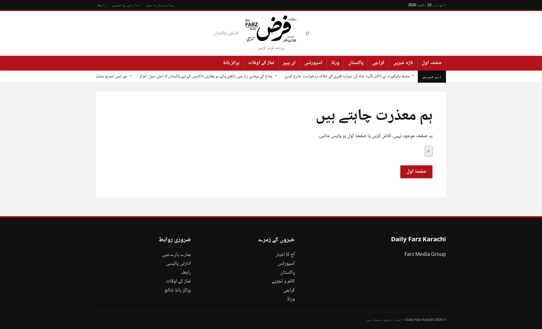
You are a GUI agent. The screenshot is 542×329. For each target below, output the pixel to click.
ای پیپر (289, 63)
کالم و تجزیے (283, 281)
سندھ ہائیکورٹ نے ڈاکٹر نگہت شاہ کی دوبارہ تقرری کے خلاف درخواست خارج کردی (347, 76)
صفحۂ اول (416, 171)
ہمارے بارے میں (160, 5)
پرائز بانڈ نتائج (177, 290)
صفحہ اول (432, 63)
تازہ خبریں (403, 63)
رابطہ (101, 5)
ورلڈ (335, 63)
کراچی (378, 63)
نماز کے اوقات (261, 63)
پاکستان (355, 63)
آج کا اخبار (285, 255)
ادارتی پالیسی (126, 5)
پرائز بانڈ (231, 63)
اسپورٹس (313, 63)
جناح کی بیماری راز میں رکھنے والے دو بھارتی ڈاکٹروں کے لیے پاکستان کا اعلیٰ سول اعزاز (206, 76)
